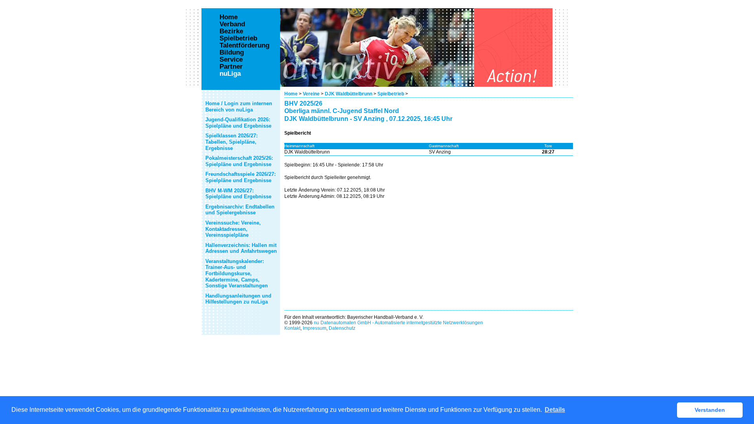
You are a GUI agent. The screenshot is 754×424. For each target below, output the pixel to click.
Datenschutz (342, 328)
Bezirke (231, 31)
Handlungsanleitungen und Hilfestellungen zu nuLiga (238, 299)
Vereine (311, 94)
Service (231, 59)
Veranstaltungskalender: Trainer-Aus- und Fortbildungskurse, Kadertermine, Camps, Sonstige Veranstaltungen (236, 273)
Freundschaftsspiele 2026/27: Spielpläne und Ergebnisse (240, 177)
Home (291, 94)
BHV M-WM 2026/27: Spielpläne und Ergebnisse (238, 194)
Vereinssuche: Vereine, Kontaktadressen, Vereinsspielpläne (233, 229)
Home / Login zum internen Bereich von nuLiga (238, 107)
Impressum (314, 328)
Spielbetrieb (390, 94)
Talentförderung (244, 45)
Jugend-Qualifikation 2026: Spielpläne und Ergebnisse (238, 123)
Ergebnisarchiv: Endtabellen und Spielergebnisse (240, 210)
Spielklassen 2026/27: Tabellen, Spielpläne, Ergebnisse (231, 142)
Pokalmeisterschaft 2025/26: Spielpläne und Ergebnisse (239, 161)
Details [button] (555, 409)
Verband (232, 24)
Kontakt (292, 328)
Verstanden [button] (710, 410)
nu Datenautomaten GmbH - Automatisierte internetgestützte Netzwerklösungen (398, 322)
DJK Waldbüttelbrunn (348, 94)
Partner (231, 66)
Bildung (232, 52)
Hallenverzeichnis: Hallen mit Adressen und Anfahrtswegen (241, 248)
